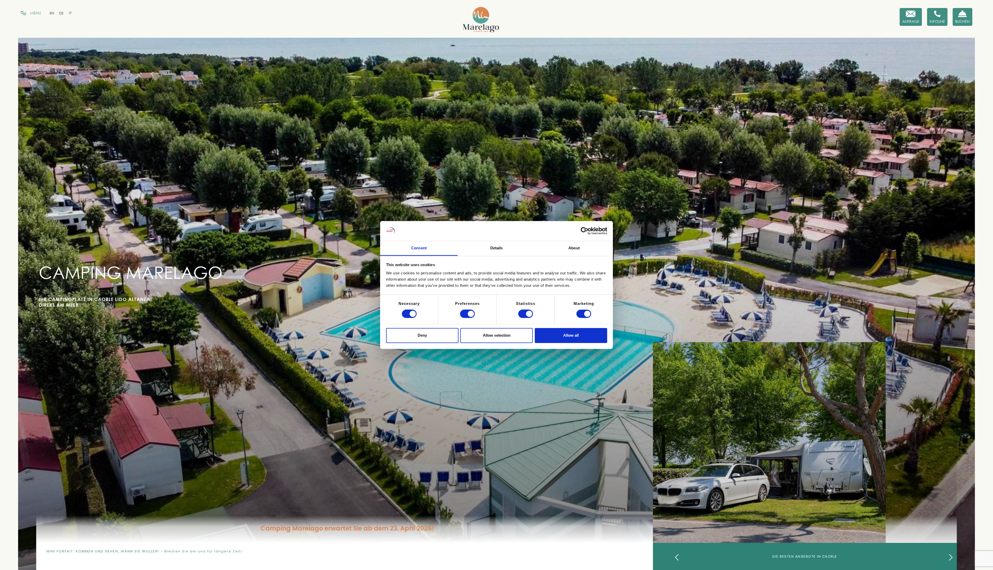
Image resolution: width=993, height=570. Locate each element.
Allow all (571, 335)
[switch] (467, 314)
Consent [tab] (419, 248)
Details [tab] (496, 248)
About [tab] (574, 248)
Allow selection (496, 335)
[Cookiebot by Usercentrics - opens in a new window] (584, 231)
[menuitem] (52, 13)
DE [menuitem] (61, 13)
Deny (422, 335)
